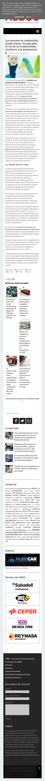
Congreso (8, 500)
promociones (35, 525)
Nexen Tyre (10, 523)
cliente (8, 495)
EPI (14, 504)
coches (23, 495)
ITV (29, 511)
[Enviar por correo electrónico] (7, 279)
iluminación (27, 509)
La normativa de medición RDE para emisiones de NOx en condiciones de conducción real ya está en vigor (24, 378)
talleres (27, 534)
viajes (27, 539)
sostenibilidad (11, 534)
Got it (28, 17)
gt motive (14, 509)
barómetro (8, 493)
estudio (24, 504)
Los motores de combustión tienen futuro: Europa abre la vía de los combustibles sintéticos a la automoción (21, 45)
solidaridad (30, 532)
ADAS (11, 488)
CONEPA (36, 498)
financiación (17, 507)
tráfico (19, 537)
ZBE (6, 541)
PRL (28, 525)
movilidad (23, 518)
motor (38, 516)
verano (22, 539)
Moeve (34, 516)
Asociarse (9, 668)
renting (36, 527)
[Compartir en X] (11, 279)
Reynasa (22, 530)
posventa (14, 525)
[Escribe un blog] (9, 279)
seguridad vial (20, 532)
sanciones (29, 530)
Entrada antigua (33, 399)
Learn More (19, 17)
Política (7, 525)
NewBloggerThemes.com (20, 775)
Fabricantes (9, 507)
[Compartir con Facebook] (13, 279)
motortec (7, 518)
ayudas (26, 491)
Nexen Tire (35, 520)
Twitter (29, 270)
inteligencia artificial (20, 511)
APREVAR (29, 488)
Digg (28, 272)
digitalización (9, 502)
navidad (37, 518)
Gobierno (31, 507)
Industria (36, 509)
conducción (18, 497)
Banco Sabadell (35, 491)
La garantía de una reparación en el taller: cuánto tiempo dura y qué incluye (27, 468)
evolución (37, 504)
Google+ (11, 272)
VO (31, 539)
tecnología (24, 53)
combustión (9, 497)
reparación (8, 530)
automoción (16, 490)
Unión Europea (35, 537)
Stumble (20, 272)
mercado (27, 516)
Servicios (8, 665)
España (18, 504)
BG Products (18, 493)
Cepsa (38, 493)
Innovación (9, 511)
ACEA (7, 488)
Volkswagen (36, 539)
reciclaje (18, 527)
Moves (15, 518)
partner (28, 523)
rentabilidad (27, 527)
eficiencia (16, 502)
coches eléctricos (33, 495)
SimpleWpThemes (19, 773)
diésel (38, 500)
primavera (22, 525)
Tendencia (9, 537)
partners (36, 522)
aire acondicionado (19, 488)
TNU (15, 537)
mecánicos (9, 516)
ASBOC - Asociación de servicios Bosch (20, 659)
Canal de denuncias (12, 671)
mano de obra (24, 513)
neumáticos (10, 520)
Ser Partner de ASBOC (13, 662)
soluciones (37, 532)
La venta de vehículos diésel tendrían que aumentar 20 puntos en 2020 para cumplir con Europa (11, 308)
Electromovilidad (27, 502)
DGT (32, 500)
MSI (31, 518)
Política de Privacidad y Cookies (17, 674)
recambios (9, 527)
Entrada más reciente (14, 399)
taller (21, 534)
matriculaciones (34, 513)
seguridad (9, 532)
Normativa (20, 523)
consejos (15, 500)
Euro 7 (30, 504)
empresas (8, 504)
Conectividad (28, 497)
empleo (37, 502)
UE (28, 537)
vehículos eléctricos (12, 539)
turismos (24, 537)
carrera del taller (29, 493)
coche (9, 53)
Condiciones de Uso (12, 678)
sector (16, 53)
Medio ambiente (18, 516)
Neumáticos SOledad (23, 520)
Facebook (19, 270)
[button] (22, 31)
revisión (15, 530)
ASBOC (34, 488)
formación (24, 507)
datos (28, 500)
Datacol (22, 500)
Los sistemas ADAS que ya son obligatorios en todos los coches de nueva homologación (26, 457)
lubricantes (16, 513)
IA (20, 509)
